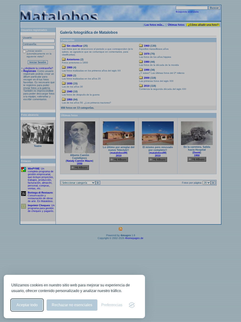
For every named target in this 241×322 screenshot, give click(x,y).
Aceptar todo (27, 305)
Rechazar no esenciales (72, 305)
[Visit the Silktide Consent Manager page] (131, 305)
